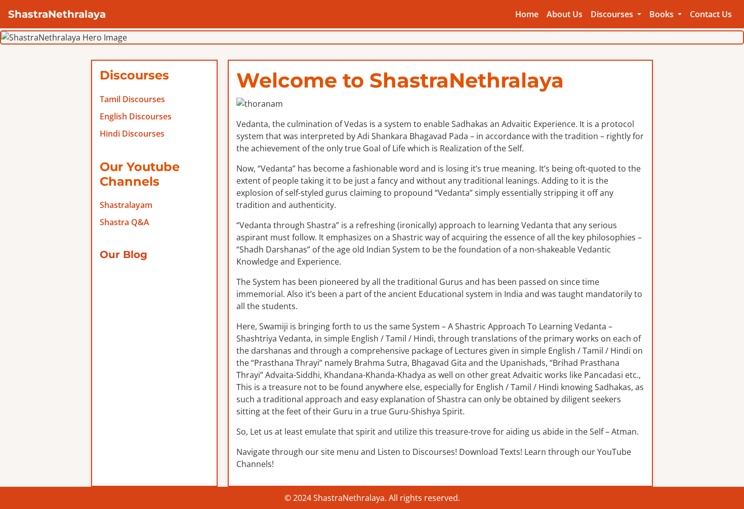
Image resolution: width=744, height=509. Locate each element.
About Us (565, 14)
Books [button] (662, 14)
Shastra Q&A (124, 222)
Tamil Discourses (132, 99)
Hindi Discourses (132, 133)
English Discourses (136, 116)
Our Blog (123, 254)
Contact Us (711, 14)
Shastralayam (126, 204)
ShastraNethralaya (57, 14)
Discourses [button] (613, 14)
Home (527, 14)
